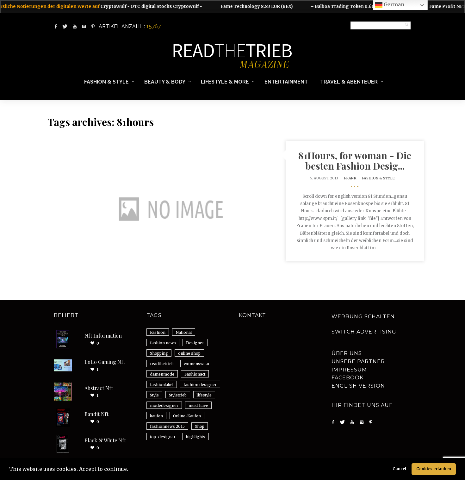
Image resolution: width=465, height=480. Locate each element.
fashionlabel (161, 384)
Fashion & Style (106, 82)
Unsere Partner (358, 361)
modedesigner (164, 405)
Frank (350, 178)
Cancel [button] (399, 468)
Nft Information (103, 335)
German (393, 4)
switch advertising (364, 332)
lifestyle (204, 395)
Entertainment (286, 82)
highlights (195, 436)
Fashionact (194, 374)
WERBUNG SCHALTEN (363, 317)
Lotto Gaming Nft (104, 361)
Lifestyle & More (225, 82)
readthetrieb (162, 363)
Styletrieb (178, 395)
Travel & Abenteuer (349, 82)
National (184, 332)
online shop (189, 353)
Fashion (157, 332)
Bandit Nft (96, 414)
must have (198, 405)
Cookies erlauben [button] (433, 468)
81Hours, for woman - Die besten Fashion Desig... (354, 160)
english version (358, 386)
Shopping (159, 353)
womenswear (197, 363)
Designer (195, 342)
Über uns (347, 353)
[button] (130, 470)
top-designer (163, 436)
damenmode (162, 374)
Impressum (349, 370)
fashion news (163, 342)
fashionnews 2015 (167, 426)
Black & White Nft (105, 440)
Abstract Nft (98, 388)
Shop (199, 426)
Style (154, 395)
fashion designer (200, 384)
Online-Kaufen (187, 416)
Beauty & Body (164, 82)
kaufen (156, 416)
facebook (347, 378)
